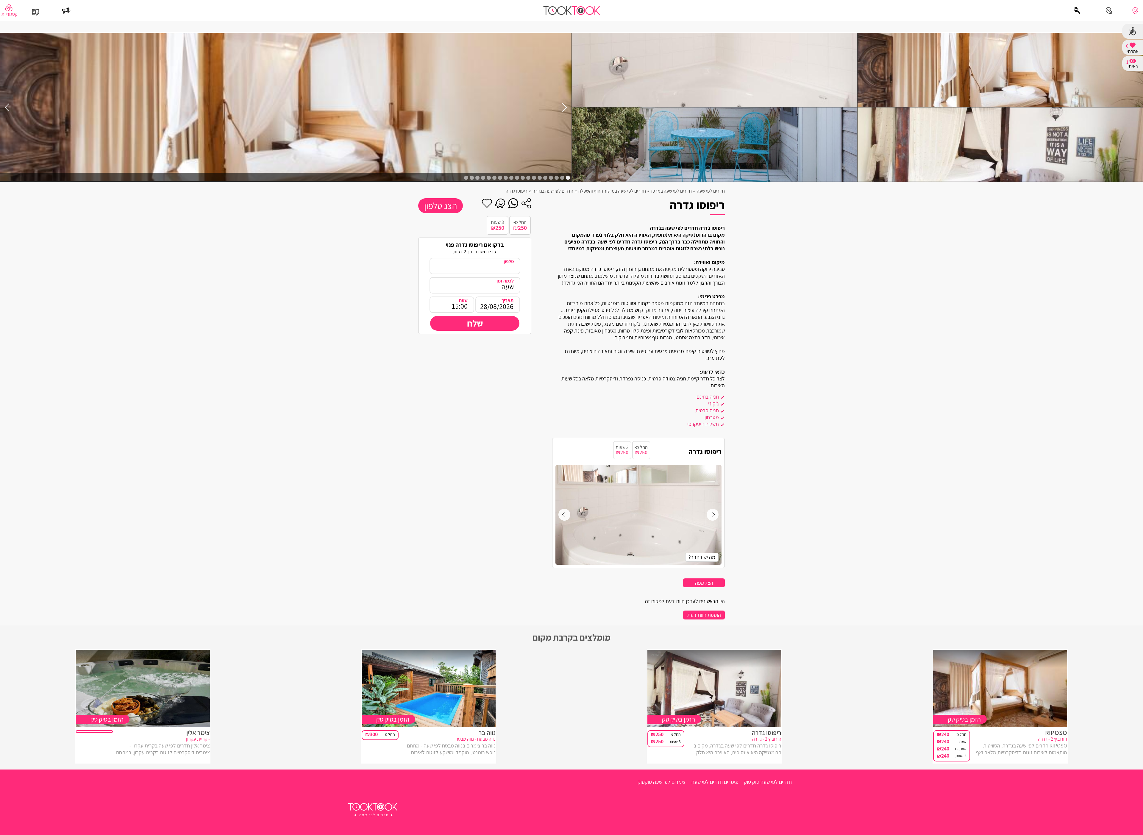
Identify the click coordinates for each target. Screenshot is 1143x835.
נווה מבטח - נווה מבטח (475, 739)
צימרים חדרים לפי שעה (714, 781)
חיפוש (1077, 7)
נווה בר (487, 732)
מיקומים (1134, 10)
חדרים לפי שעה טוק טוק (768, 781)
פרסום (66, 7)
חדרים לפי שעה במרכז (671, 191)
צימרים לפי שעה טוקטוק (662, 781)
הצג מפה (704, 582)
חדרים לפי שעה (711, 191)
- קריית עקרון (198, 739)
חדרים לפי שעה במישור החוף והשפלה (612, 191)
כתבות (36, 8)
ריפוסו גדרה (766, 732)
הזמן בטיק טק (964, 719)
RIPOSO (1056, 732)
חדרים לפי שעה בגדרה (553, 191)
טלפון (509, 261)
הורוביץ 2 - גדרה (1052, 739)
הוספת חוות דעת (704, 614)
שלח (475, 323)
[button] (568, 178)
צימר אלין (198, 732)
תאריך (507, 300)
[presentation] (562, 107)
